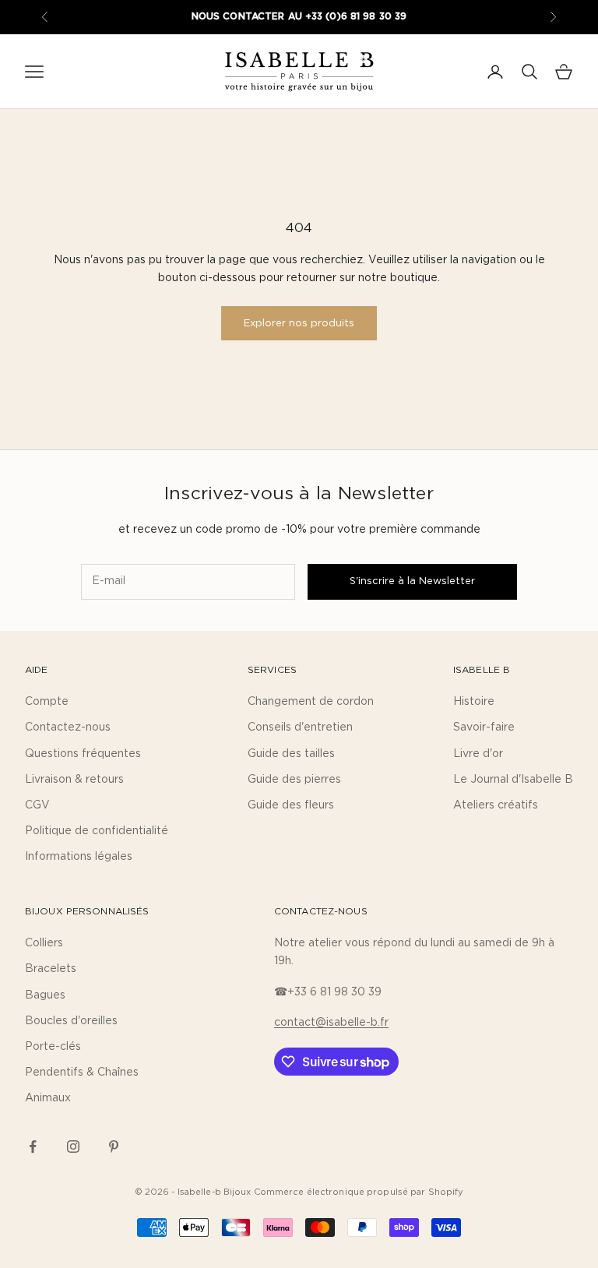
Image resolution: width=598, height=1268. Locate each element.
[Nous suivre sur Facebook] (32, 1146)
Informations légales (78, 856)
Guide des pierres (294, 779)
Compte (47, 701)
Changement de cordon (311, 701)
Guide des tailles (291, 753)
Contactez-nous (68, 727)
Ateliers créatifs (495, 805)
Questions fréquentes (83, 753)
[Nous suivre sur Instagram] (73, 1146)
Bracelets (50, 968)
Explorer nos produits (299, 324)
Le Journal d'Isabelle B (513, 779)
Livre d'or (478, 753)
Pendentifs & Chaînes (82, 1072)
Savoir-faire (484, 727)
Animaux (48, 1098)
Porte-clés (53, 1046)
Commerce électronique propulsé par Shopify (359, 1192)
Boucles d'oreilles (71, 1021)
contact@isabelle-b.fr (331, 1022)
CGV (37, 805)
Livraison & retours (74, 779)
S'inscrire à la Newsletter (412, 581)
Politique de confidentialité (96, 831)
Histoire (473, 701)
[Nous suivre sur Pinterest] (113, 1146)
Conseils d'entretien (300, 727)
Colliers (44, 943)
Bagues (45, 995)
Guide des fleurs (291, 805)
